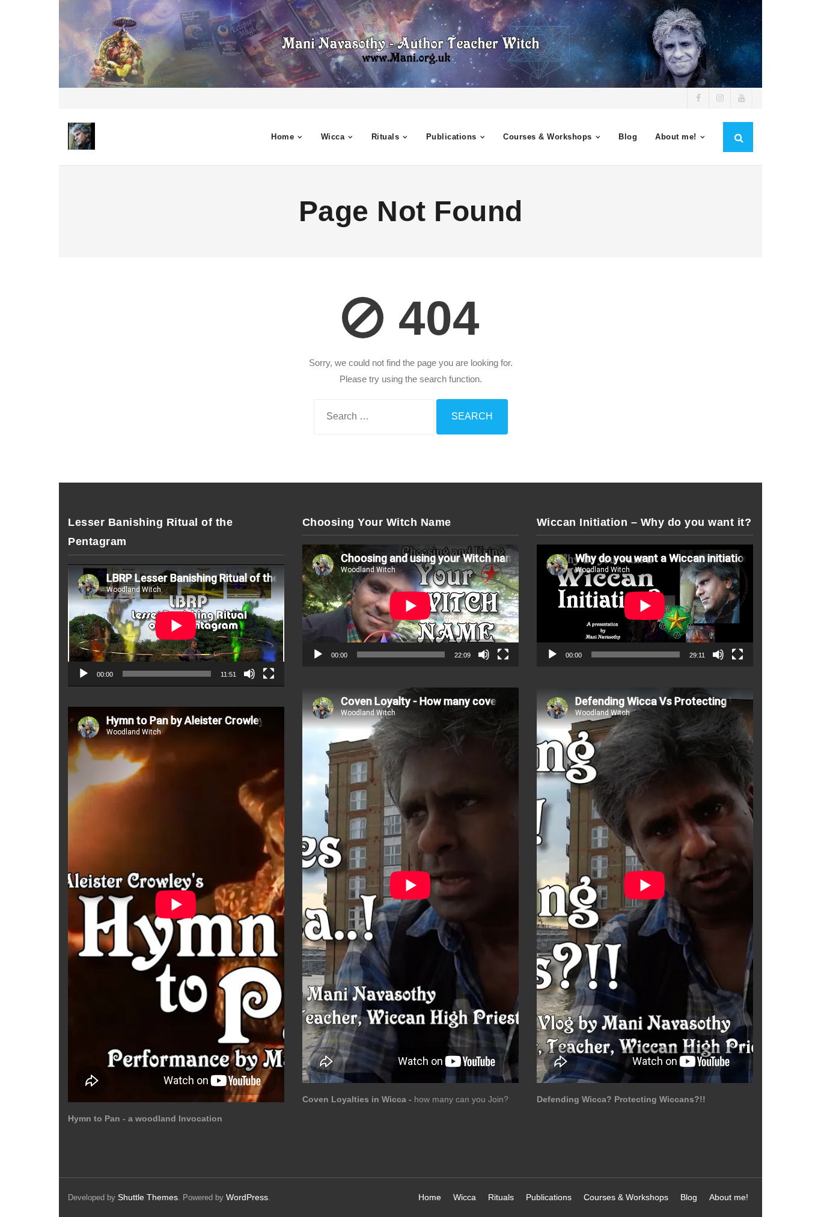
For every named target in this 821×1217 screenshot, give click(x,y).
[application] (176, 625)
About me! (728, 1197)
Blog (688, 1197)
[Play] (84, 674)
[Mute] (249, 674)
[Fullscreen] (269, 674)
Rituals (501, 1197)
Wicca (464, 1197)
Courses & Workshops (626, 1197)
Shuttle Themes (148, 1197)
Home (429, 1197)
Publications (549, 1197)
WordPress (247, 1197)
